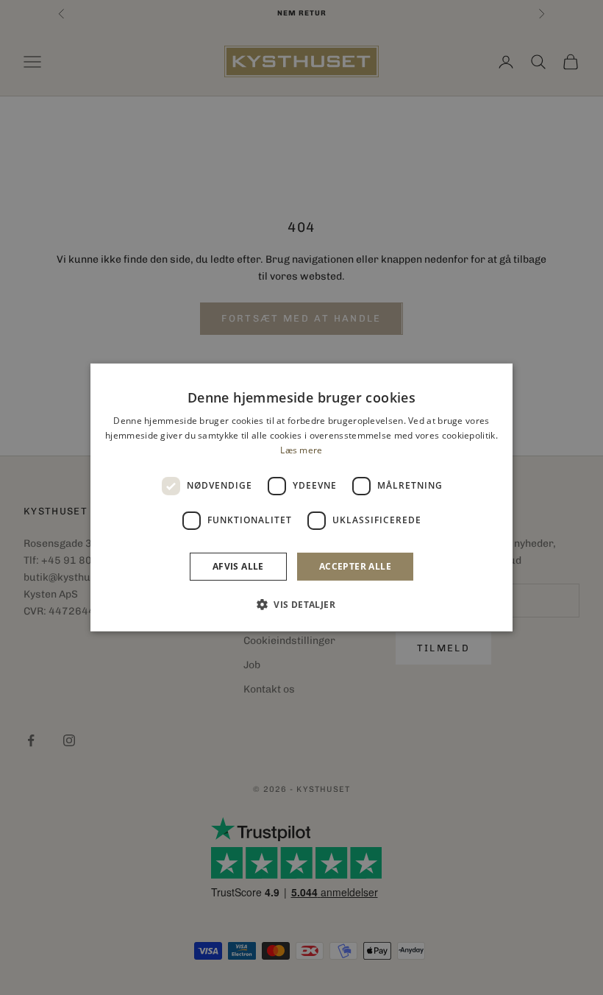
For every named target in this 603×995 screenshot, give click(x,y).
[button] (301, 604)
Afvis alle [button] (238, 566)
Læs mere (301, 450)
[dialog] (301, 497)
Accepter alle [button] (355, 566)
